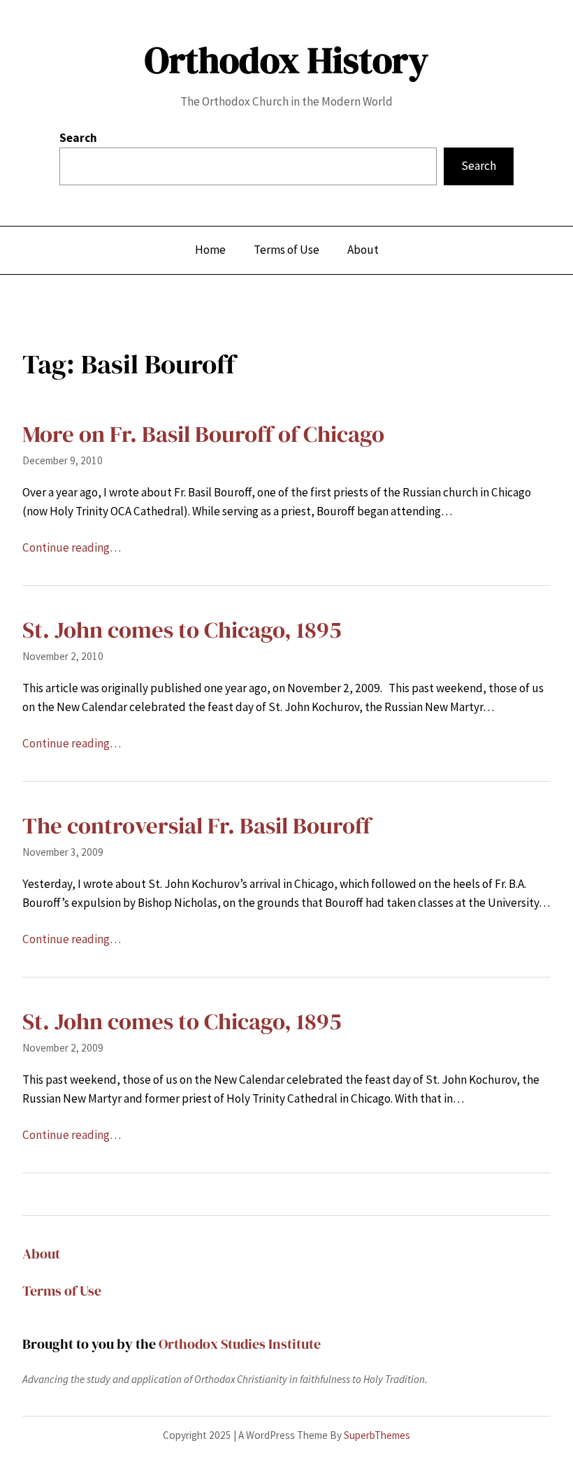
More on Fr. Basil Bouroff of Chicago (203, 434)
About (41, 1253)
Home (210, 249)
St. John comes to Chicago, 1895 (182, 629)
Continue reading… (71, 547)
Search (78, 137)
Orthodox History (286, 60)
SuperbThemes (377, 1435)
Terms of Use (61, 1290)
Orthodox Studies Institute (240, 1344)
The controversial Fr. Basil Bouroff (196, 825)
